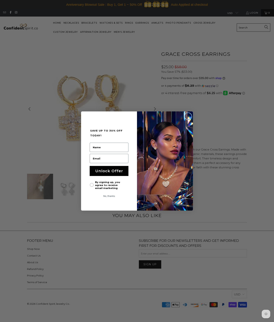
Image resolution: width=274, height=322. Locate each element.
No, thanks (109, 196)
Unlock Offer (109, 171)
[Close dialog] (188, 116)
